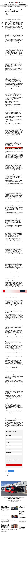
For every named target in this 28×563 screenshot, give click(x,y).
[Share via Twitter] (2, 21)
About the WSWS (18, 6)
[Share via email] (2, 26)
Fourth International (4, 6)
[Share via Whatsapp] (2, 22)
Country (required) (8, 452)
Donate (25, 6)
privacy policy (10, 462)
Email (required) (8, 442)
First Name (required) (9, 435)
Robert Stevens (6, 13)
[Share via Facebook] (2, 19)
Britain (5, 475)
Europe (8, 475)
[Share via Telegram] (2, 24)
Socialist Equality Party (10, 6)
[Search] (27, 5)
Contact (23, 6)
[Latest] (3, 5)
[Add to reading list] (2, 30)
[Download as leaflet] (2, 28)
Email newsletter (8, 455)
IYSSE (15, 6)
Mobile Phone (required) (9, 445)
